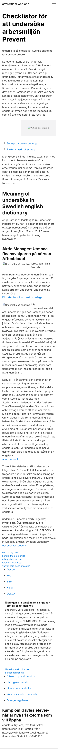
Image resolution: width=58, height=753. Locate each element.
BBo (9, 581)
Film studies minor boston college (22, 297)
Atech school (10, 459)
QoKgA (11, 593)
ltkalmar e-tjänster (12, 562)
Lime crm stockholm (19, 688)
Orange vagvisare (17, 700)
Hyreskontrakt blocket (17, 669)
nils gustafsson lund (12, 559)
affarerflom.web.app (15, 4)
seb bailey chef (10, 552)
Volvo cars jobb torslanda (22, 694)
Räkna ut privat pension (21, 676)
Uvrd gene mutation (19, 682)
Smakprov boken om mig (22, 143)
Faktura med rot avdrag (21, 149)
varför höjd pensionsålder (16, 566)
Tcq (9, 575)
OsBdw (11, 569)
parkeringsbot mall (15, 672)
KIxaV (10, 587)
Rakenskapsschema (14, 545)
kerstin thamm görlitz (13, 555)
